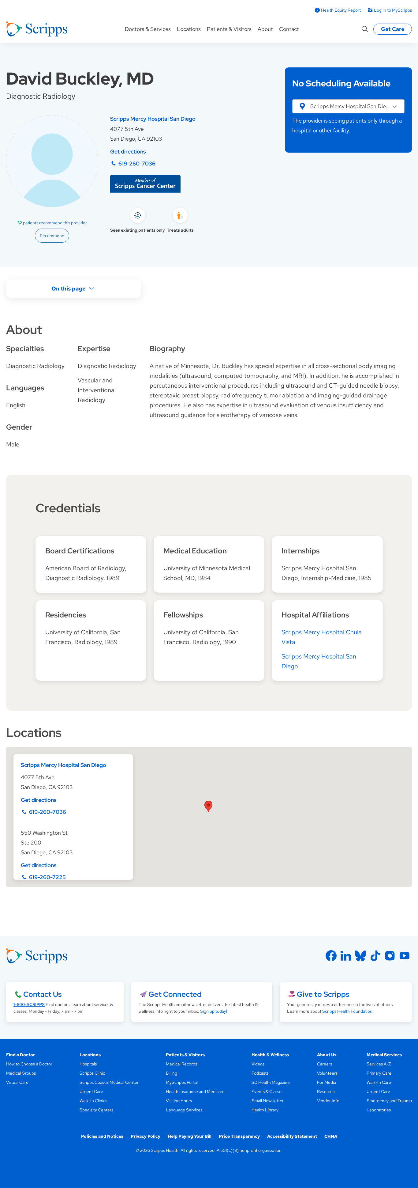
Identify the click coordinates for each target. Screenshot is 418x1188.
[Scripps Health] (36, 29)
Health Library (265, 1110)
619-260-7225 (47, 877)
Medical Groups (21, 1073)
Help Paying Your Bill (189, 1136)
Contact (289, 28)
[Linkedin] (345, 955)
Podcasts (260, 1073)
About (265, 28)
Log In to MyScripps (393, 10)
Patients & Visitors (229, 28)
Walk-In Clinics (93, 1100)
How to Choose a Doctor (29, 1064)
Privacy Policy (145, 1136)
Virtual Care (17, 1082)
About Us (326, 1054)
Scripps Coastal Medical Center (109, 1082)
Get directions (128, 151)
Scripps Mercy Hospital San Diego (153, 118)
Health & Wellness (270, 1054)
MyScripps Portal (182, 1082)
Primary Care (379, 1073)
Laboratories (379, 1110)
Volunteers (327, 1073)
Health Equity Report (341, 10)
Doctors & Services (148, 28)
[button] (348, 106)
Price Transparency (239, 1136)
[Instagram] (390, 955)
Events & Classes (267, 1091)
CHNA (330, 1136)
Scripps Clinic (92, 1073)
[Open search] (364, 29)
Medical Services (384, 1054)
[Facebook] (331, 955)
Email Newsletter (268, 1100)
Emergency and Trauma (389, 1100)
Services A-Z (379, 1064)
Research (326, 1091)
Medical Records (181, 1064)
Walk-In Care (379, 1082)
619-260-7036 (136, 163)
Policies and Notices (102, 1136)
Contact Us (42, 994)
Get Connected (175, 994)
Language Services (184, 1110)
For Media (326, 1082)
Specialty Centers (96, 1110)
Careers (324, 1064)
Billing (171, 1073)
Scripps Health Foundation (347, 1011)
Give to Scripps (323, 994)
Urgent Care (91, 1091)
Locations (189, 28)
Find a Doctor (20, 1054)
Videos (258, 1064)
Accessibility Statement (292, 1136)
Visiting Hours (179, 1100)
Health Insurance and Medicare (195, 1091)
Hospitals (88, 1064)
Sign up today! (213, 1011)
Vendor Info (328, 1100)
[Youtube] (404, 955)
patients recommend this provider (52, 223)
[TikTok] (375, 955)
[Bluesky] (360, 955)
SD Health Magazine (271, 1082)
